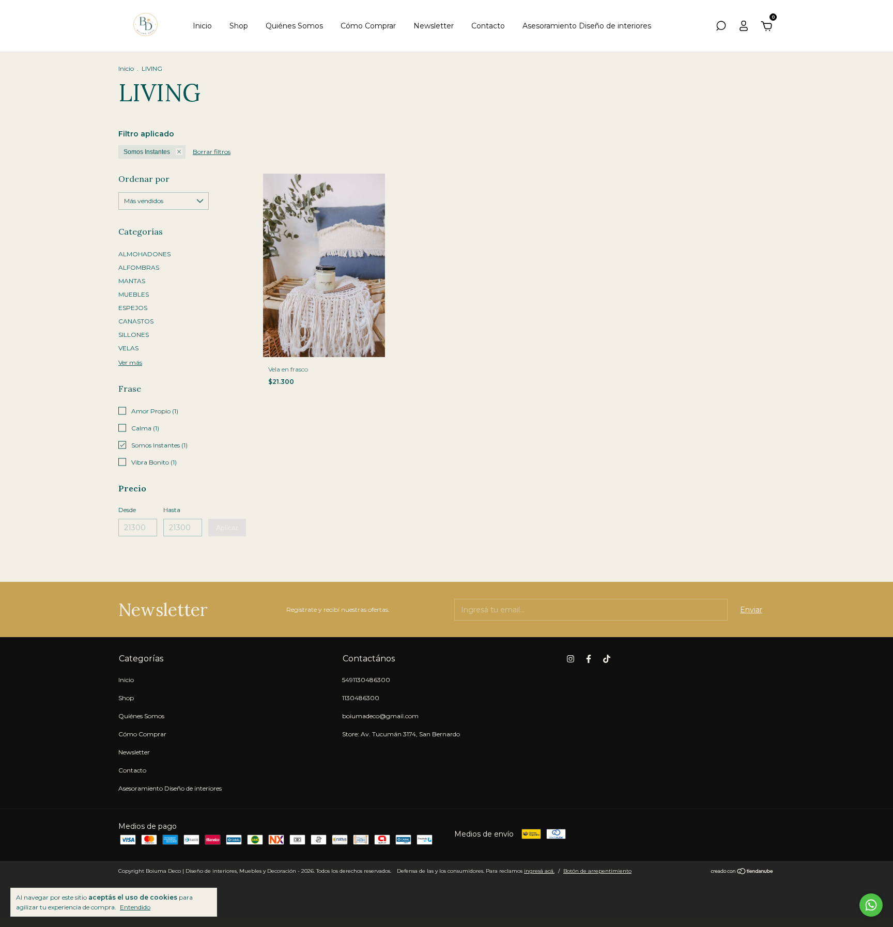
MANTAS (131, 281)
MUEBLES (133, 294)
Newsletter (433, 25)
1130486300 (360, 698)
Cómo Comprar (368, 25)
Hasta (171, 510)
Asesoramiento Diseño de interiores (586, 25)
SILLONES (133, 334)
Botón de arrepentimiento (597, 871)
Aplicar (227, 527)
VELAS (128, 348)
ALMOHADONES (144, 254)
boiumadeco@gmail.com (380, 716)
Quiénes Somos (294, 25)
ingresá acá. (539, 871)
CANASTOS (135, 321)
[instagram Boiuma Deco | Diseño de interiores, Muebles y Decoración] (570, 659)
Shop (238, 25)
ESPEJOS (132, 308)
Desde (127, 510)
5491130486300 (366, 680)
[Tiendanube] (742, 872)
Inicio (202, 25)
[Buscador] (721, 27)
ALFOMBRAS (138, 267)
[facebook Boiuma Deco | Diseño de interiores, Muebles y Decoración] (588, 659)
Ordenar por (144, 179)
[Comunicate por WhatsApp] (871, 905)
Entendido (135, 907)
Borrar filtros (211, 152)
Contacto (488, 25)
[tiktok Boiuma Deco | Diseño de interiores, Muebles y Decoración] (607, 659)
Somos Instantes (147, 152)
